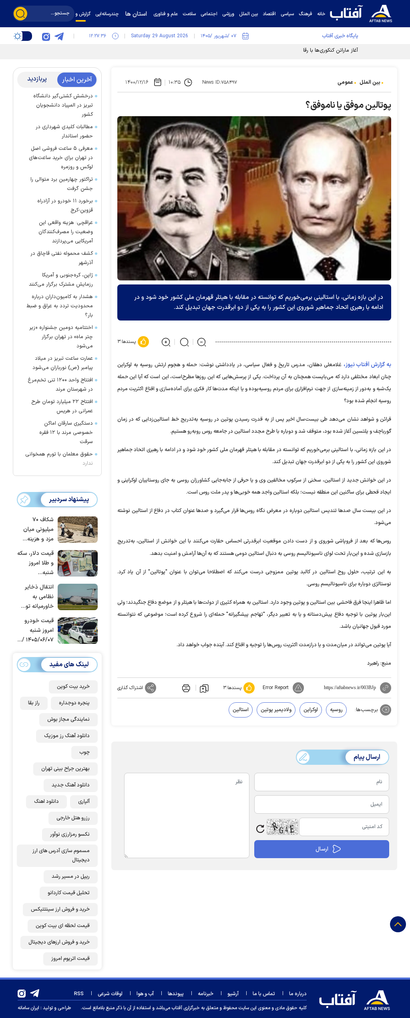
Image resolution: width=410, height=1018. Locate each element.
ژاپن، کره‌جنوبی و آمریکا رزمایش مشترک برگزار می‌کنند (61, 279)
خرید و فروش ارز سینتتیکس (60, 909)
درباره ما (298, 994)
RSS (79, 994)
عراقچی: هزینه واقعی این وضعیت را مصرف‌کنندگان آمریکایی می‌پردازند (65, 232)
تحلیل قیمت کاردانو (69, 893)
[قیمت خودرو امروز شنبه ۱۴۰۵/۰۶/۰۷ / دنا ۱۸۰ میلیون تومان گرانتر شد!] (76, 629)
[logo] (363, 12)
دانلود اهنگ (46, 802)
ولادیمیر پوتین (276, 710)
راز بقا (34, 703)
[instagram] (46, 36)
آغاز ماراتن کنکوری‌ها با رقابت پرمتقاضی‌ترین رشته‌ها (302, 50)
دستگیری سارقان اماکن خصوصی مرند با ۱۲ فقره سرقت (66, 432)
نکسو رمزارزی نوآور (70, 835)
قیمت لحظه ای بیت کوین (63, 926)
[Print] (185, 688)
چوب (84, 752)
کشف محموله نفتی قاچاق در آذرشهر (61, 258)
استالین (241, 710)
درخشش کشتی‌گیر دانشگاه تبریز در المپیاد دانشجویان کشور (63, 105)
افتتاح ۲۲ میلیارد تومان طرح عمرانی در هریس (62, 406)
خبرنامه (205, 994)
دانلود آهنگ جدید (71, 785)
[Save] (204, 688)
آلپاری (84, 802)
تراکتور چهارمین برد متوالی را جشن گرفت (61, 184)
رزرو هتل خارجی (73, 818)
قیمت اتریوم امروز (70, 959)
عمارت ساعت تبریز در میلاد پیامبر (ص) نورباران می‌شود (61, 363)
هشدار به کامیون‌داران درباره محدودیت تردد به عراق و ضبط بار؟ (59, 306)
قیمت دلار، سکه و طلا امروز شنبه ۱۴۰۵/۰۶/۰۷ (35, 563)
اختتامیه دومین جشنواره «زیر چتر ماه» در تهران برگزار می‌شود (61, 337)
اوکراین (310, 710)
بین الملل (370, 83)
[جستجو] (20, 13)
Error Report (276, 687)
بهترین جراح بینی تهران (65, 769)
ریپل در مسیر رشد (71, 877)
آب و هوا (145, 994)
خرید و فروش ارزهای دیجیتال (59, 942)
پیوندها (176, 994)
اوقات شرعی (110, 994)
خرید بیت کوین (73, 687)
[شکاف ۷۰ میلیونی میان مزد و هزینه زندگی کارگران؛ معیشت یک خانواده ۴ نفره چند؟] (76, 528)
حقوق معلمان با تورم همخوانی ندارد (59, 459)
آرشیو (233, 994)
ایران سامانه (28, 1008)
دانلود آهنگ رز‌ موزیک (67, 736)
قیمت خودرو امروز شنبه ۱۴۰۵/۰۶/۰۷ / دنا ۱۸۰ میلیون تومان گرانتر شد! (37, 631)
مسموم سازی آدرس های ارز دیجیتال (61, 855)
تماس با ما (264, 994)
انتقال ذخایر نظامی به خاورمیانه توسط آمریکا (35, 597)
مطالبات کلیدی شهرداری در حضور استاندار (64, 131)
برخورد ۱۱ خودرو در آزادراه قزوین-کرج (65, 205)
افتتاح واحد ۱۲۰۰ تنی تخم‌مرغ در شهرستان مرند (60, 384)
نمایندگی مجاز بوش (68, 720)
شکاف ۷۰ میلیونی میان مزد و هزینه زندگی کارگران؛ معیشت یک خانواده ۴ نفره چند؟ (37, 530)
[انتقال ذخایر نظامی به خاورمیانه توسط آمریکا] (76, 596)
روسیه (336, 710)
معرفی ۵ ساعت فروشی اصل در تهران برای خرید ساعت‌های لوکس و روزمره (61, 158)
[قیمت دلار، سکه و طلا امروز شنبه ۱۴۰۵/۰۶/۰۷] (76, 562)
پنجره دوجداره (74, 703)
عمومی (345, 83)
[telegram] (59, 36)
